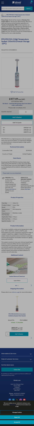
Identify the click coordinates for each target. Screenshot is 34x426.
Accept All (17, 422)
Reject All (17, 417)
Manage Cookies (17, 412)
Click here (13, 404)
